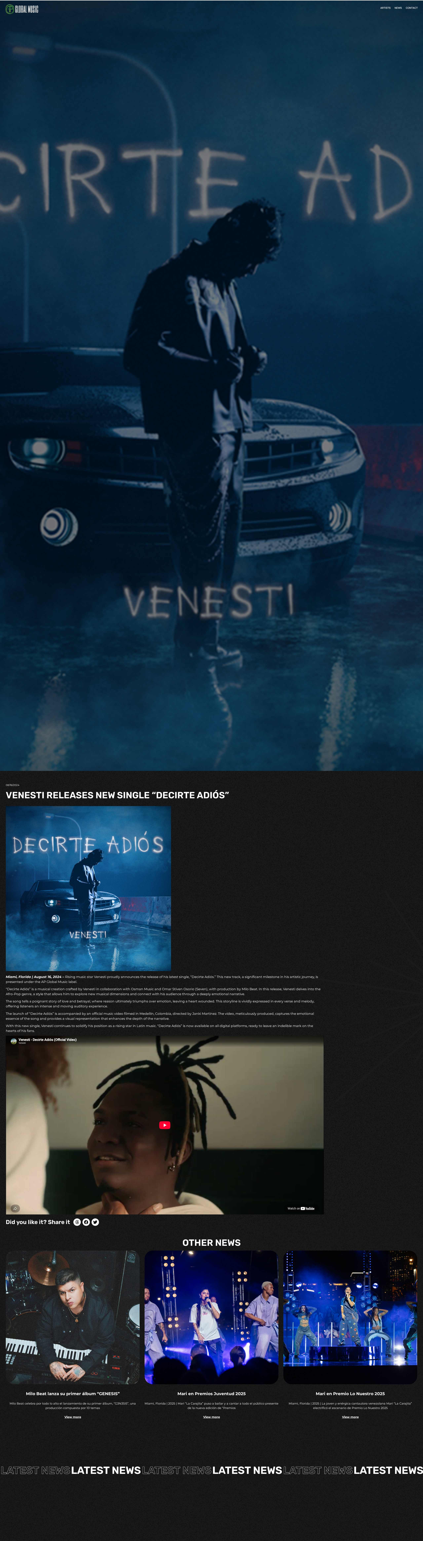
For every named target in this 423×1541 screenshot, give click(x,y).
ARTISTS (385, 8)
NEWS (398, 8)
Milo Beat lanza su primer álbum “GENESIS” (73, 1393)
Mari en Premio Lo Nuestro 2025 (350, 1393)
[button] (77, 1222)
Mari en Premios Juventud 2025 (211, 1393)
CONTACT (412, 8)
